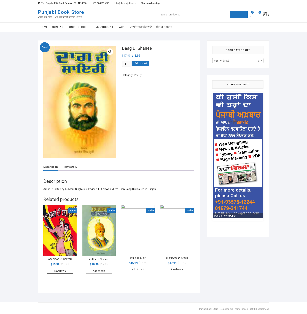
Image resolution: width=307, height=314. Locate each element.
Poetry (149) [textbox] (237, 61)
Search (239, 14)
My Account (105, 27)
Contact (58, 27)
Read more (60, 270)
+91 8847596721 (100, 3)
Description (50, 167)
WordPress (263, 309)
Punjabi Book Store (61, 12)
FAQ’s (122, 27)
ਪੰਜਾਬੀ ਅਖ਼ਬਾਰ (164, 27)
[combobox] (237, 60)
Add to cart (141, 63)
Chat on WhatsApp (150, 3)
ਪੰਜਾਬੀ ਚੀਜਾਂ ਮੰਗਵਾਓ (141, 27)
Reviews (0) (71, 167)
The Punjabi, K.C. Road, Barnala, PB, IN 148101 (64, 3)
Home (44, 27)
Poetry (138, 75)
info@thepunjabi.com (125, 3)
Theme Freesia (240, 309)
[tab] (50, 167)
